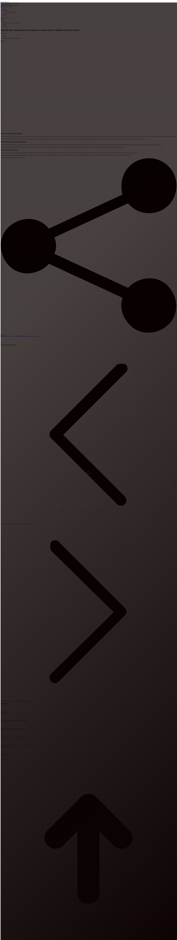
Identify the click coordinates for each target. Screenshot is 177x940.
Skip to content (4, 1)
